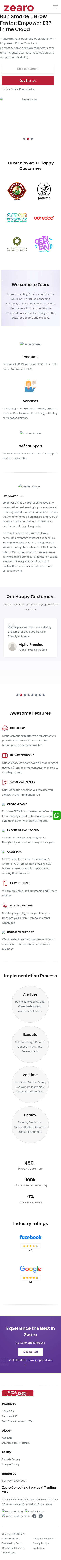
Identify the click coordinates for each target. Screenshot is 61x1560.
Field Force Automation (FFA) (17, 1421)
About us (7, 1437)
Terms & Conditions (43, 1538)
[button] (24, 139)
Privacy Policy (26, 89)
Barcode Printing (11, 1459)
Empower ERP (9, 1416)
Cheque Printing (10, 1464)
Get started (30, 1351)
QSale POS (8, 1411)
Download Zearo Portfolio (15, 1442)
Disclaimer (38, 1547)
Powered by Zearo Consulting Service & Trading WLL (13, 1548)
